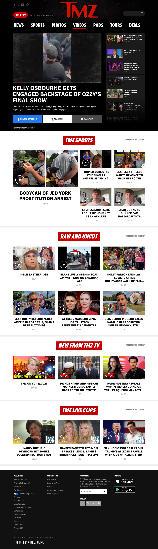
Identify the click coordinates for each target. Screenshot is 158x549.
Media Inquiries (53, 494)
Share (29, 119)
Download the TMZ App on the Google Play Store (124, 489)
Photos (59, 25)
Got (21, 15)
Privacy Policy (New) (22, 483)
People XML (18, 525)
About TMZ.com (20, 480)
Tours (116, 25)
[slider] (57, 82)
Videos (79, 25)
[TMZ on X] (18, 4)
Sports (38, 25)
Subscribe (104, 491)
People (17, 521)
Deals (134, 25)
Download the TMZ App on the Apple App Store (124, 481)
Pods (98, 25)
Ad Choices (18, 490)
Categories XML (20, 514)
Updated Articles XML (22, 507)
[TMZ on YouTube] (93, 503)
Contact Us (51, 480)
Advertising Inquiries (55, 490)
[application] (57, 58)
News (19, 25)
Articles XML (19, 500)
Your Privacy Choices (27, 494)
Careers (50, 487)
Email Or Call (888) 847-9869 (41, 15)
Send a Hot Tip (53, 483)
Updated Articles (20, 504)
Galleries (17, 518)
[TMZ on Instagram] (27, 4)
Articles (17, 497)
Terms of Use (19, 487)
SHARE (59, 119)
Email (88, 119)
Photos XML (19, 528)
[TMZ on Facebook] (15, 4)
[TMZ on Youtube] (22, 4)
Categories (18, 511)
